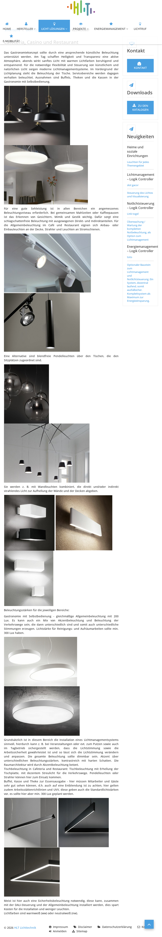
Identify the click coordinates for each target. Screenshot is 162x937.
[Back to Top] (149, 924)
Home (7, 29)
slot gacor (132, 185)
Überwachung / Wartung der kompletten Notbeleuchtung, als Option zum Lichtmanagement (139, 230)
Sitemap (81, 931)
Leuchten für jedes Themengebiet (138, 163)
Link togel (132, 214)
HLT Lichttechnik (25, 927)
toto (129, 257)
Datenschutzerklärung (117, 927)
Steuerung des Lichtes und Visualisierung (140, 194)
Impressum (60, 927)
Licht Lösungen (53, 29)
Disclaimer (85, 927)
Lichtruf (140, 29)
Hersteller (25, 29)
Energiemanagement (109, 29)
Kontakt (140, 68)
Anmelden (60, 931)
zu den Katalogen (140, 108)
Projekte (79, 29)
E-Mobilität (11, 41)
